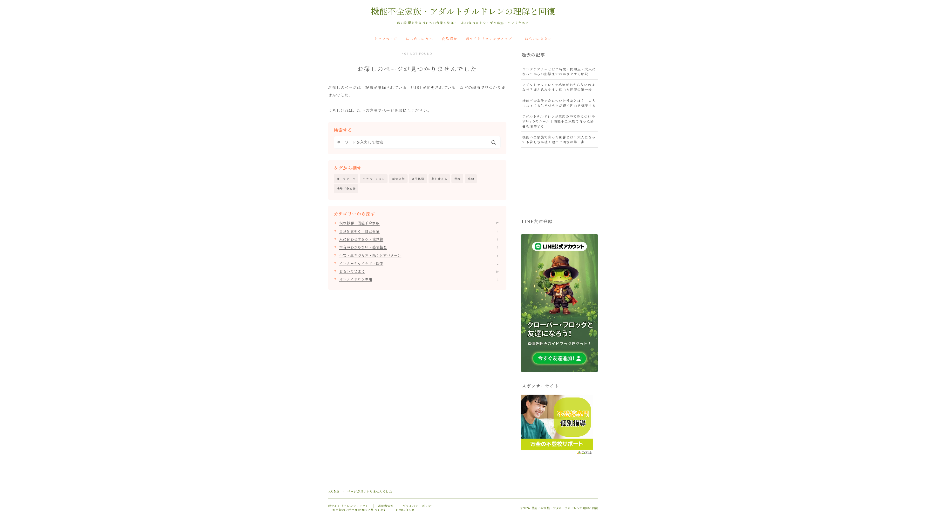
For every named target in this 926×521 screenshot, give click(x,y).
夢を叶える (439, 179)
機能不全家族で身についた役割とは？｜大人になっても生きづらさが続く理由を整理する (559, 103)
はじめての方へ (419, 39)
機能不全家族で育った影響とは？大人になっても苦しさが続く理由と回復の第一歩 (559, 139)
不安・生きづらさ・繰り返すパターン (418, 255)
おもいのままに (538, 39)
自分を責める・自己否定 (418, 231)
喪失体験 (418, 179)
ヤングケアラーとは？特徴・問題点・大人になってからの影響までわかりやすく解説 (559, 71)
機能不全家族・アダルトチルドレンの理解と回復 (463, 11)
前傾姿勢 (398, 179)
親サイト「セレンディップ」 (491, 39)
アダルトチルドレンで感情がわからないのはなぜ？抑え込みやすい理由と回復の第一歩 (558, 87)
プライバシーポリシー (419, 506)
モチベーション (374, 179)
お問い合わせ (405, 510)
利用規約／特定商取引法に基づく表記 (360, 510)
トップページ (385, 39)
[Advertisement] (559, 181)
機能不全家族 (346, 188)
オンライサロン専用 (418, 279)
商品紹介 (449, 39)
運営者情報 (386, 506)
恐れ (457, 179)
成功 (471, 179)
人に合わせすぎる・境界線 (418, 239)
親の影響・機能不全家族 (418, 222)
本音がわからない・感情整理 (418, 247)
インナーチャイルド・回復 (418, 263)
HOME (333, 491)
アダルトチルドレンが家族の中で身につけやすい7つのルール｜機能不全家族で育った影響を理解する (558, 121)
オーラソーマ (346, 179)
